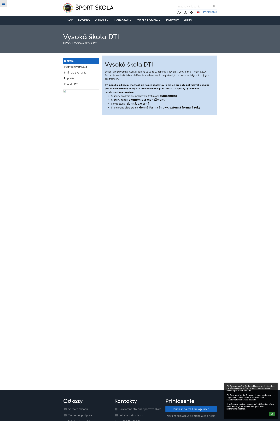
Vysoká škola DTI (85, 43)
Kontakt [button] (172, 20)
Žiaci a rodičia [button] (147, 20)
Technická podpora (80, 415)
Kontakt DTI (71, 84)
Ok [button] (272, 414)
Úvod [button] (69, 20)
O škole (69, 61)
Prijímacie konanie (75, 72)
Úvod (67, 43)
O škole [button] (100, 20)
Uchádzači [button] (121, 20)
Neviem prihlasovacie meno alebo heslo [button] (191, 416)
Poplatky (69, 78)
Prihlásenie (210, 12)
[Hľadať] (214, 6)
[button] (191, 12)
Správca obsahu (78, 409)
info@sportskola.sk (131, 415)
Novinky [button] (84, 20)
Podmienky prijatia (75, 66)
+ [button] (180, 12)
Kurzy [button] (187, 20)
